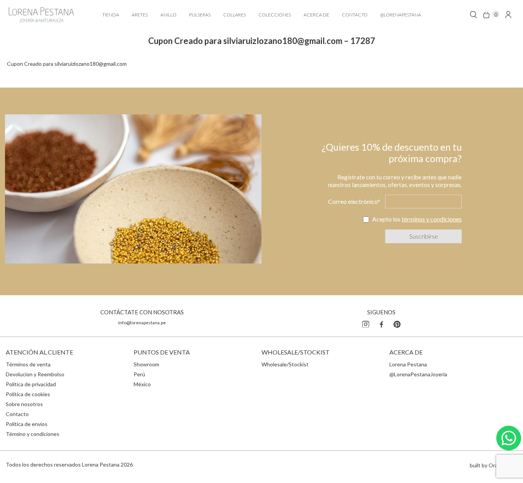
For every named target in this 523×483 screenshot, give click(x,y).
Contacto (17, 414)
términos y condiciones (432, 219)
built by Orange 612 (493, 465)
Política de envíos (26, 424)
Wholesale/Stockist (285, 364)
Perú (139, 374)
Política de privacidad (31, 384)
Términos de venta (28, 364)
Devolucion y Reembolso (35, 374)
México (142, 384)
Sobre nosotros (24, 404)
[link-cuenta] (508, 14)
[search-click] (473, 14)
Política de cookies (28, 394)
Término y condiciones (32, 434)
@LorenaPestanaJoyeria (418, 374)
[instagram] (365, 323)
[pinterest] (397, 323)
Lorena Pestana (408, 364)
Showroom (146, 364)
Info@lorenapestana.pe (142, 322)
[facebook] (381, 323)
